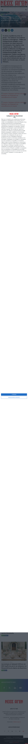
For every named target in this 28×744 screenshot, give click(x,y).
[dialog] (14, 372)
